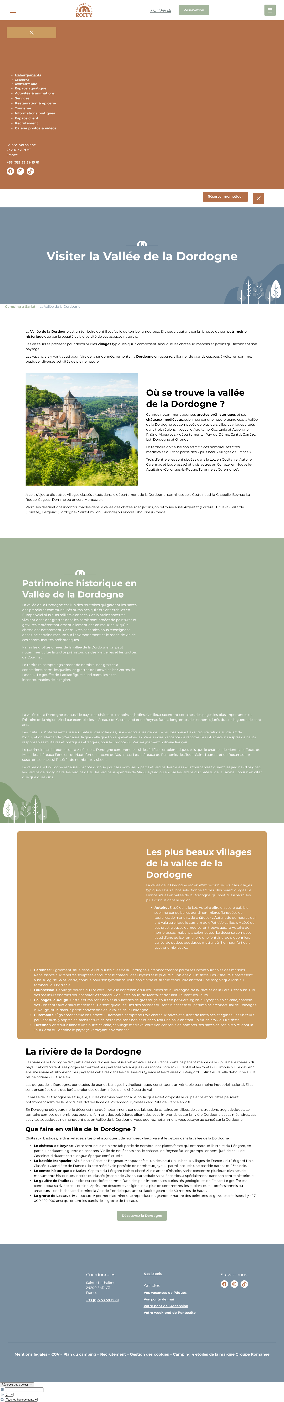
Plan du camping (79, 1354)
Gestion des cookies (149, 1354)
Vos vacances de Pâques (165, 1293)
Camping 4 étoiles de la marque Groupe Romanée (221, 1354)
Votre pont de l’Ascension (166, 1306)
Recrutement (113, 1354)
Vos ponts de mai (159, 1299)
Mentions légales (31, 1354)
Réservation (194, 10)
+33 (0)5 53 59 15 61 (23, 162)
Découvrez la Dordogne (142, 1216)
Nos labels (153, 1274)
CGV (55, 1354)
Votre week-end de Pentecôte (170, 1313)
